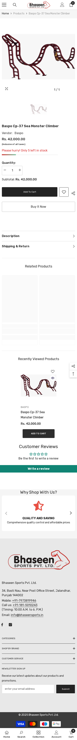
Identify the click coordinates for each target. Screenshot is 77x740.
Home (5, 13)
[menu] (4, 4)
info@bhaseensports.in (27, 615)
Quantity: (9, 163)
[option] (38, 56)
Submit (66, 689)
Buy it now (38, 206)
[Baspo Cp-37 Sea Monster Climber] (38, 385)
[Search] (15, 5)
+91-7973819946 (24, 600)
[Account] (62, 5)
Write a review (39, 468)
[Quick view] (53, 378)
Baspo (19, 133)
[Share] (72, 193)
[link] (64, 192)
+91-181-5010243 (25, 605)
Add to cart (29, 192)
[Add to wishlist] (53, 371)
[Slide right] (70, 513)
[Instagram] (10, 624)
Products (18, 13)
